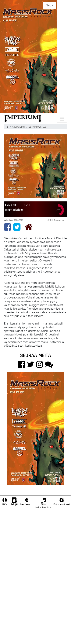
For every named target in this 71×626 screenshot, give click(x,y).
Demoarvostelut (38, 127)
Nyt (48, 5)
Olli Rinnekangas (57, 220)
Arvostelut (18, 127)
